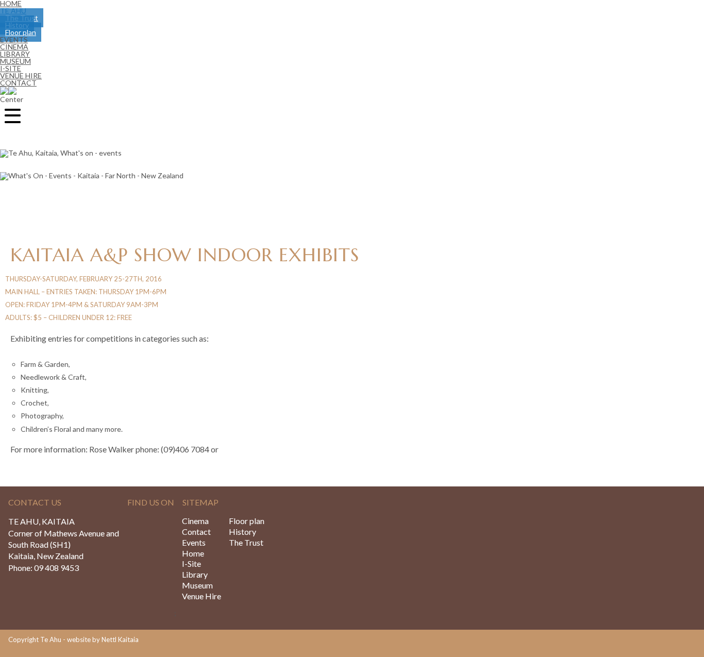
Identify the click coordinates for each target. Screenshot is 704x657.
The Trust (246, 542)
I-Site (191, 563)
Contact (18, 82)
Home (193, 553)
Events (194, 542)
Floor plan (246, 521)
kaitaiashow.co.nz (251, 449)
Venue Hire (201, 596)
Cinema (195, 521)
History (242, 531)
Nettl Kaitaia (120, 639)
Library (195, 574)
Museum (197, 585)
